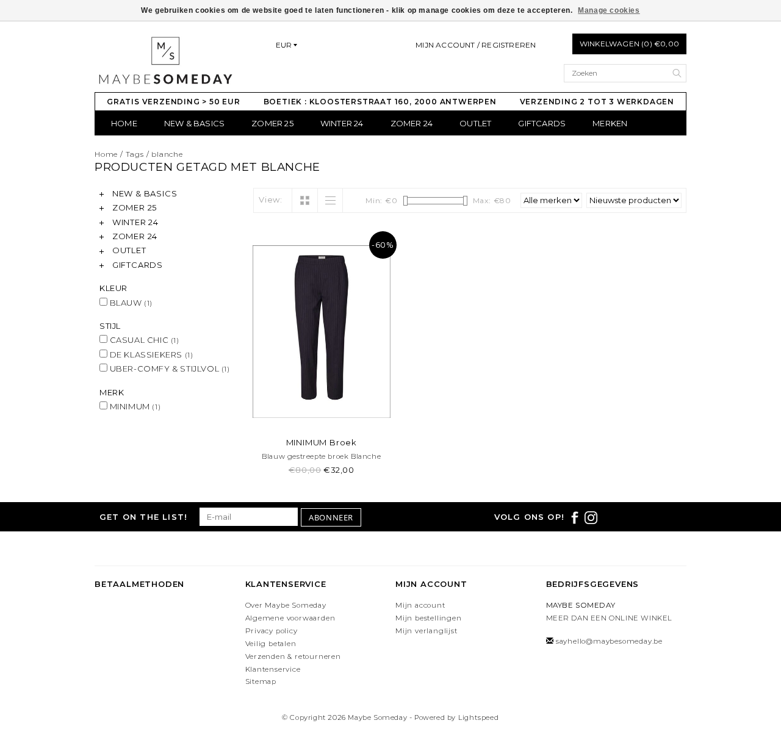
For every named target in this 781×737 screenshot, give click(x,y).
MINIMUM (133, 406)
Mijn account (420, 605)
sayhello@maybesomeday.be (609, 641)
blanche (167, 154)
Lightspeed (478, 717)
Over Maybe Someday (285, 605)
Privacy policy (271, 631)
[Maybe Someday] (165, 60)
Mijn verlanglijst (426, 631)
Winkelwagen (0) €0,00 (629, 43)
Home (124, 123)
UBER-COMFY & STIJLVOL (168, 368)
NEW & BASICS (194, 123)
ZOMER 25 (272, 123)
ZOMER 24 (411, 123)
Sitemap (261, 681)
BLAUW (130, 302)
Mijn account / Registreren (476, 44)
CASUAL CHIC (143, 340)
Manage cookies (608, 10)
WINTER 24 (342, 123)
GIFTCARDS (542, 123)
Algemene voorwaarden (290, 618)
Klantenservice (273, 669)
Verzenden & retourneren (293, 656)
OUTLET (475, 123)
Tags (135, 154)
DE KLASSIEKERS (150, 354)
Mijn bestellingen (428, 618)
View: (271, 199)
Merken (609, 123)
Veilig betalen (271, 643)
